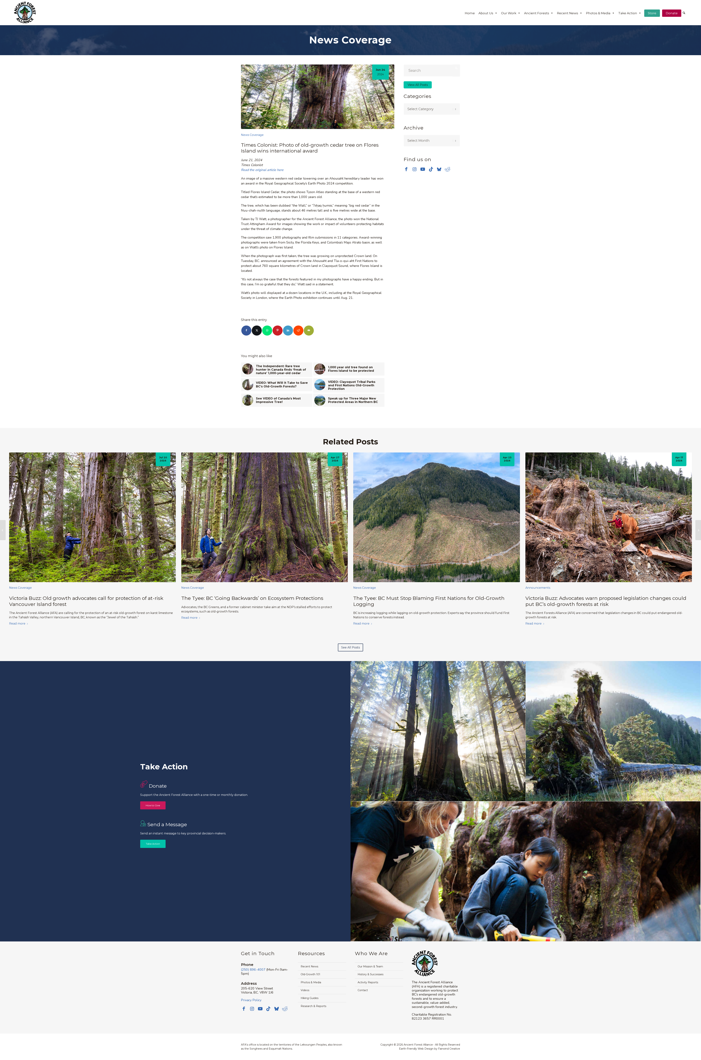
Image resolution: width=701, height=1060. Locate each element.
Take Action (627, 13)
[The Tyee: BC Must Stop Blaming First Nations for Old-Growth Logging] (436, 517)
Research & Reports (313, 1006)
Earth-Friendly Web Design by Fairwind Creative (429, 1048)
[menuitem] (684, 13)
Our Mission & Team (370, 966)
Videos (305, 990)
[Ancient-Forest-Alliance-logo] (25, 12)
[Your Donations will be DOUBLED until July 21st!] (3, 530)
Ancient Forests (536, 13)
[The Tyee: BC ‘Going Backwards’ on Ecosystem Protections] (264, 517)
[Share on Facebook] (246, 331)
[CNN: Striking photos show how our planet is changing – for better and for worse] (698, 530)
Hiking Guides (309, 998)
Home (470, 13)
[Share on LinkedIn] (288, 331)
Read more (17, 623)
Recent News (567, 13)
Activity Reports (368, 982)
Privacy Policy (251, 1000)
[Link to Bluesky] (439, 169)
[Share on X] (257, 331)
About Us (485, 13)
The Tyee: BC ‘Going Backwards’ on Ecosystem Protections (252, 598)
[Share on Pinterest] (278, 331)
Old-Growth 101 (310, 974)
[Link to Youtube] (422, 169)
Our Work (508, 13)
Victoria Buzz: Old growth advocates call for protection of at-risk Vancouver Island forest (86, 601)
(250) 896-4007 (253, 969)
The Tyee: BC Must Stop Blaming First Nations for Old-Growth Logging (429, 601)
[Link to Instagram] (414, 169)
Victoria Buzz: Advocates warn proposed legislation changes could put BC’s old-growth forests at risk (605, 601)
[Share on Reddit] (298, 331)
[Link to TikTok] (431, 169)
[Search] (684, 13)
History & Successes (370, 974)
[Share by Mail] (309, 331)
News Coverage (252, 135)
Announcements (537, 587)
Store (652, 13)
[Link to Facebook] (406, 169)
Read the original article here (262, 170)
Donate (672, 13)
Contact (363, 990)
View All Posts (418, 85)
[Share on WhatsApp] (267, 331)
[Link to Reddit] (447, 169)
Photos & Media (598, 13)
